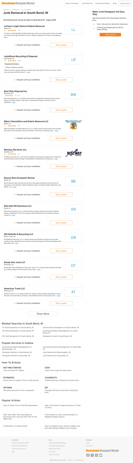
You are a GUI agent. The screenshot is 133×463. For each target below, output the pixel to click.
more (5, 37)
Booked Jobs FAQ (54, 448)
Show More (43, 313)
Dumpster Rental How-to (19, 446)
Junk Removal (87, 3)
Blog (114, 3)
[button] (88, 455)
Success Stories (54, 454)
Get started (110, 35)
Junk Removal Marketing (57, 446)
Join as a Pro (125, 3)
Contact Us (89, 446)
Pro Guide (52, 451)
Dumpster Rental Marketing (57, 443)
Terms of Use (79, 460)
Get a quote (61, 45)
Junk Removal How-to (19, 448)
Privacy (70, 460)
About (88, 443)
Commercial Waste (102, 3)
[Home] (18, 3)
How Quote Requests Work (20, 443)
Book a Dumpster (72, 3)
